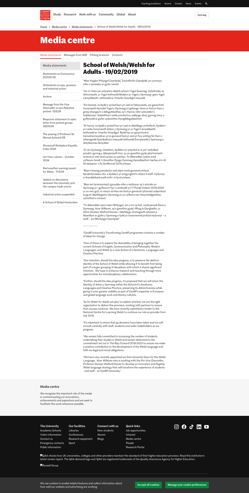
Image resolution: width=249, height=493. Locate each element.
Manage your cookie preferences (187, 485)
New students (105, 430)
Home (43, 27)
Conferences (76, 435)
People (130, 443)
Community (106, 14)
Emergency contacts (52, 443)
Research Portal (135, 447)
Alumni (167, 4)
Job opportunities (136, 430)
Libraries (74, 430)
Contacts (117, 55)
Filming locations (99, 55)
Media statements (82, 27)
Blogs (100, 439)
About (132, 14)
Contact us (46, 439)
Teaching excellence (151, 4)
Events (198, 4)
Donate (178, 4)
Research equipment (81, 439)
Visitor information (50, 435)
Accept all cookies (148, 485)
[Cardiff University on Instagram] (176, 426)
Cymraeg (202, 15)
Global (121, 14)
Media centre (59, 27)
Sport (72, 443)
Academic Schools (50, 430)
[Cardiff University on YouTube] (206, 426)
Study (57, 14)
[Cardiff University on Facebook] (184, 426)
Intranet (130, 435)
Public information (50, 447)
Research (70, 14)
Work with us (87, 14)
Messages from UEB (75, 55)
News (188, 4)
